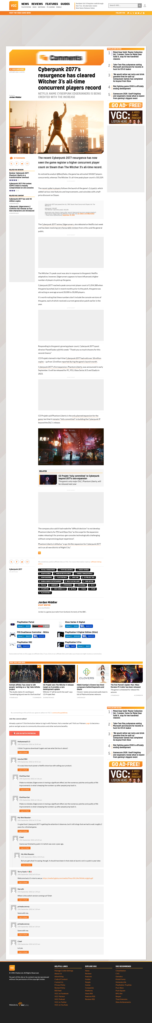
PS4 (57, 532)
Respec (118, 996)
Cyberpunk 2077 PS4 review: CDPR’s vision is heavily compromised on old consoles (21, 186)
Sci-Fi (93, 585)
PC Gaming (51, 7)
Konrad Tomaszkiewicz (85, 573)
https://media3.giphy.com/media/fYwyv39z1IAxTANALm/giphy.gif (68, 878)
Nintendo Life (121, 982)
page (88, 723)
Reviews (37, 4)
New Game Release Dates (85, 8)
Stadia (94, 370)
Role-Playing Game (73, 581)
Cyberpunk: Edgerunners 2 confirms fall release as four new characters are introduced (21, 209)
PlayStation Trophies (124, 985)
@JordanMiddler (44, 608)
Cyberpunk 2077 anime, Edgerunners (58, 224)
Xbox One (67, 532)
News (25, 4)
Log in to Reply (23, 752)
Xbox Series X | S (59, 589)
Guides (65, 4)
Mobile (59, 7)
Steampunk (45, 589)
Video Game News (18, 69)
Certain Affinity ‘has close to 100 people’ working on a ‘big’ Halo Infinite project (24, 687)
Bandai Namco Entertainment (51, 581)
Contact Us (59, 982)
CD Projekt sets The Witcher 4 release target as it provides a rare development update (58, 687)
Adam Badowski (46, 577)
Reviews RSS (90, 999)
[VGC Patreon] (128, 13)
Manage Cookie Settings (64, 971)
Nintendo (41, 7)
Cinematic (54, 585)
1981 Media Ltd (17, 973)
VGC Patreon (60, 996)
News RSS (89, 993)
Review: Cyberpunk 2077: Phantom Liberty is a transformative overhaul (19, 175)
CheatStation (121, 971)
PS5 (72, 370)
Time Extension (121, 999)
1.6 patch (93, 188)
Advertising (59, 976)
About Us (58, 973)
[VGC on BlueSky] (136, 13)
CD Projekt (43, 358)
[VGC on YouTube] (138, 13)
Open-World (81, 585)
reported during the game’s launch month (79, 362)
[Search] (140, 5)
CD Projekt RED (89, 577)
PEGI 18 (43, 585)
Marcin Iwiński (84, 570)
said (58, 349)
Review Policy (60, 988)
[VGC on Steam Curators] (143, 13)
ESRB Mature (89, 581)
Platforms (89, 990)
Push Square (120, 990)
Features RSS (90, 996)
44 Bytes (23, 1004)
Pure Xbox (120, 988)
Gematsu (119, 976)
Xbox (34, 7)
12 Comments (19, 158)
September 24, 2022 (69, 215)
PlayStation (26, 7)
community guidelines (59, 713)
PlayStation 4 (62, 577)
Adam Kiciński (46, 573)
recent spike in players (51, 188)
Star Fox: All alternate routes (86, 6)
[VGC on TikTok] (141, 13)
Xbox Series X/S (81, 370)
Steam (56, 195)
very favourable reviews (68, 228)
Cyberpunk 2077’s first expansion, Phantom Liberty (60, 367)
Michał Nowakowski (48, 570)
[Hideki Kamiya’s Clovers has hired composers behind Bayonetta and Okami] (93, 674)
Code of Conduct (61, 979)
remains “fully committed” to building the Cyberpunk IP (76, 419)
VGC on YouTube (61, 1005)
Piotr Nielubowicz (67, 570)
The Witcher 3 (64, 177)
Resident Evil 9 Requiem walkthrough (89, 3)
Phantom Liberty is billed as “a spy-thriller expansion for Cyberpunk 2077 (69, 544)
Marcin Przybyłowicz (63, 573)
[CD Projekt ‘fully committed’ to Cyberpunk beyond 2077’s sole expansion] (48, 480)
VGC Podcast (60, 999)
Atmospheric (67, 585)
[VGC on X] (133, 13)
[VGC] (13, 5)
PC (68, 370)
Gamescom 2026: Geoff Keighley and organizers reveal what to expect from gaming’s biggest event (128, 96)
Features (51, 4)
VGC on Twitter (61, 1002)
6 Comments (138, 695)
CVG (117, 973)
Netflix (91, 224)
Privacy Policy (60, 985)
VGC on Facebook (61, 993)
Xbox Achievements (123, 1002)
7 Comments (37, 697)
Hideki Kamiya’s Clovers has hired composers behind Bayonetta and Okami (90, 687)
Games (87, 985)
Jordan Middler (15, 97)
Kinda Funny (120, 979)
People (87, 982)
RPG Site (119, 993)
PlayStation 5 (46, 593)
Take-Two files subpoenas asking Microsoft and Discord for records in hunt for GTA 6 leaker (128, 67)
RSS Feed (58, 990)
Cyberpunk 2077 (45, 285)
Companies (89, 988)
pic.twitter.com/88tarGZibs (86, 214)
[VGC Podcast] (131, 13)
